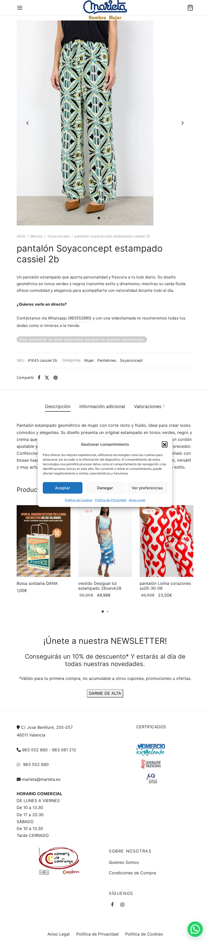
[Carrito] (190, 8)
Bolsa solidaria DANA (37, 583)
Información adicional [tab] (102, 406)
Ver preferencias (147, 487)
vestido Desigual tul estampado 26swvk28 (99, 586)
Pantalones (106, 360)
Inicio (21, 236)
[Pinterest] (55, 377)
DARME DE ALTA (105, 693)
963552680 (79, 318)
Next (182, 123)
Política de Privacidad (110, 500)
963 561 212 (64, 749)
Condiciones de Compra (132, 872)
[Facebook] (39, 377)
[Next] (185, 543)
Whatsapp (57, 318)
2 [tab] (107, 611)
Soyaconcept (58, 236)
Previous (27, 123)
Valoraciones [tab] (149, 406)
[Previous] (24, 543)
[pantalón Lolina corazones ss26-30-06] (166, 541)
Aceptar (62, 487)
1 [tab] (103, 611)
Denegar (105, 487)
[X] (47, 377)
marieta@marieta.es (41, 779)
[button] (164, 444)
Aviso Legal (137, 500)
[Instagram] (122, 905)
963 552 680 (35, 749)
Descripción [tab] (57, 406)
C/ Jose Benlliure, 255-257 (47, 727)
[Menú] (20, 7)
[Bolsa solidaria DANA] (43, 541)
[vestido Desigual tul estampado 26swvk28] (105, 541)
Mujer (89, 360)
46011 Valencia (31, 735)
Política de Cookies (78, 500)
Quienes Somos (124, 862)
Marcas (36, 236)
